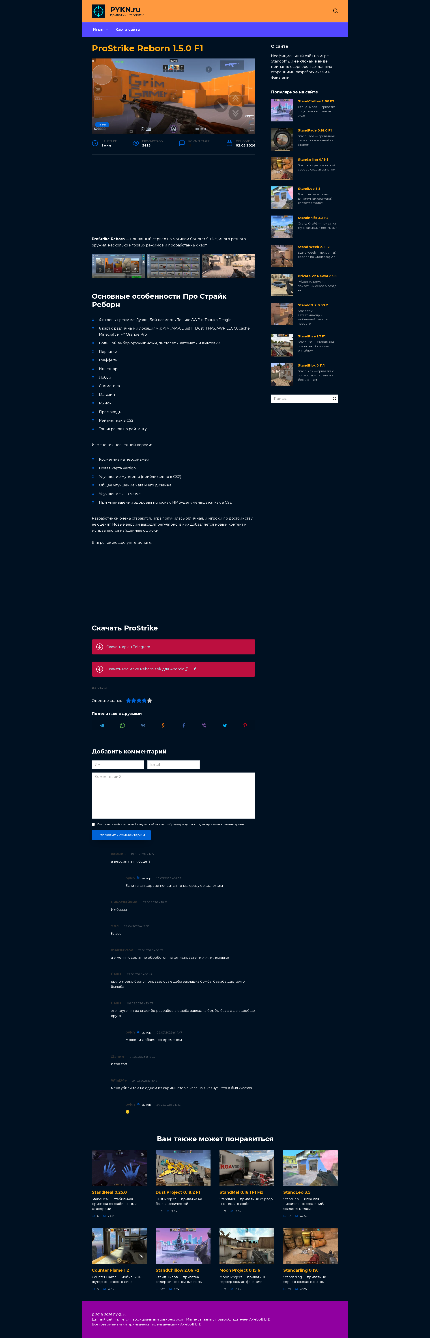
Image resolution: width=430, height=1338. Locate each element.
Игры (98, 29)
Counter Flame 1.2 (110, 1270)
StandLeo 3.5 (309, 189)
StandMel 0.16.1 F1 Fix (241, 1192)
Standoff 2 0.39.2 (313, 305)
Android (100, 688)
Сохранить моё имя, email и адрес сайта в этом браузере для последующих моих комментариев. (171, 824)
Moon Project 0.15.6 (239, 1270)
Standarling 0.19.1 (313, 160)
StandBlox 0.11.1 (311, 365)
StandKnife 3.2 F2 (313, 218)
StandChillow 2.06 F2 (316, 101)
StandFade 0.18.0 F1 (315, 130)
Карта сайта (128, 29)
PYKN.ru (125, 9)
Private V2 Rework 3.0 (317, 276)
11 (189, 145)
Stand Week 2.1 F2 (314, 247)
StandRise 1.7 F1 (311, 336)
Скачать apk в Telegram (128, 647)
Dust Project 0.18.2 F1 (178, 1192)
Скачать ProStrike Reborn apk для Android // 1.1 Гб (151, 669)
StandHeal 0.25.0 (109, 1192)
